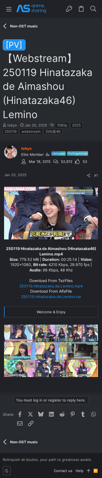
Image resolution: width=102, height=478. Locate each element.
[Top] (88, 471)
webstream (31, 131)
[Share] (88, 175)
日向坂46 (52, 131)
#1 (96, 175)
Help (80, 470)
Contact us (63, 470)
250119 (11, 131)
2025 (76, 125)
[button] (9, 9)
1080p (62, 125)
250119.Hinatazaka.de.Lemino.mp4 (51, 286)
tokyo (12, 125)
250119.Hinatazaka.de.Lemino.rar (51, 296)
